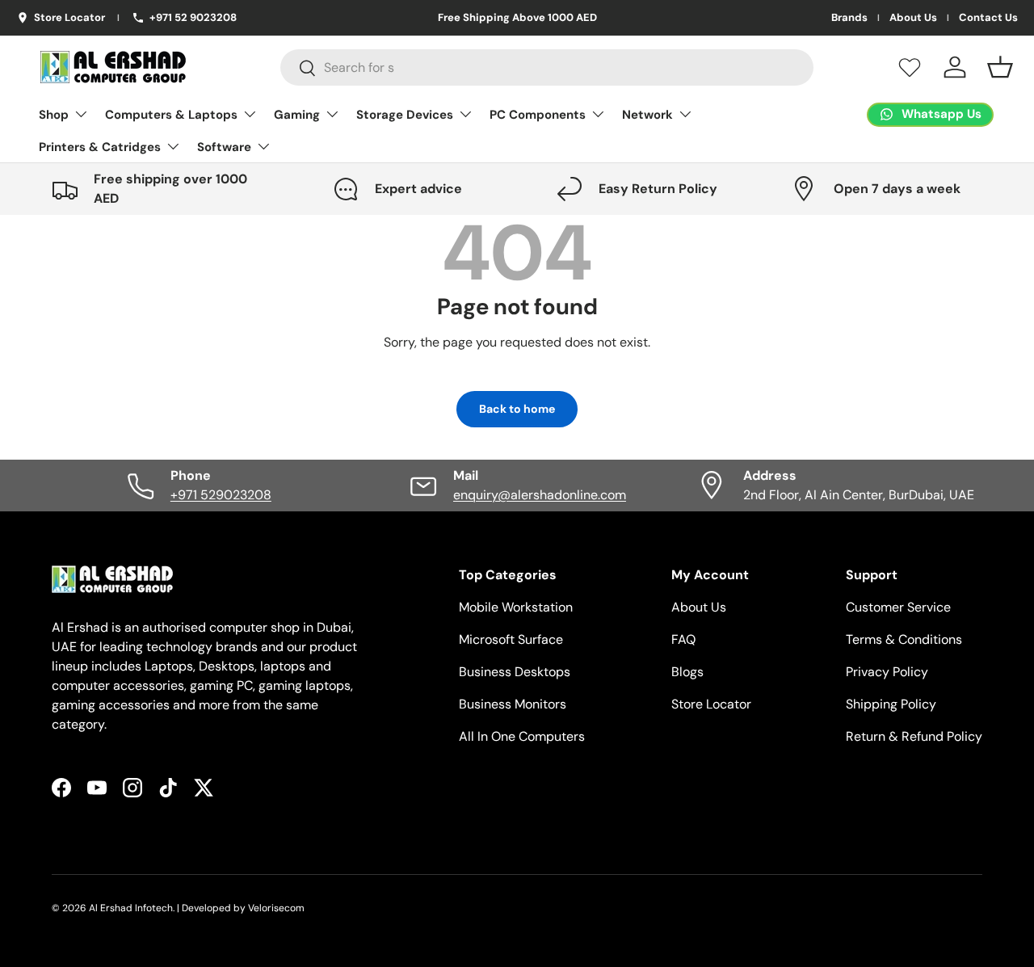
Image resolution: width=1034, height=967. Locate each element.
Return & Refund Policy (914, 736)
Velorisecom (276, 908)
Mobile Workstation (516, 607)
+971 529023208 (220, 494)
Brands (849, 17)
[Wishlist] (910, 67)
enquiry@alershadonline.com (539, 494)
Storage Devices (404, 115)
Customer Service (898, 607)
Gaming (297, 115)
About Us (913, 17)
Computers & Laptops (171, 115)
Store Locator (711, 704)
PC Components (538, 115)
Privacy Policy (887, 671)
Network (647, 115)
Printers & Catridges (100, 147)
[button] (1000, 67)
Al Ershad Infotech (131, 908)
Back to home (517, 409)
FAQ (683, 639)
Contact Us (988, 17)
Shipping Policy (891, 704)
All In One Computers (522, 736)
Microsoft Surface (511, 639)
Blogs (687, 671)
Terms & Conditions (904, 639)
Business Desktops (514, 671)
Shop (54, 115)
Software (224, 147)
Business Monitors (512, 704)
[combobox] (546, 67)
